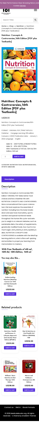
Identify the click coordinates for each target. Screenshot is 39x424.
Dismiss (23, 6)
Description (9, 179)
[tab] (19, 179)
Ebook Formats (29, 407)
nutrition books (29, 165)
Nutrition (14, 165)
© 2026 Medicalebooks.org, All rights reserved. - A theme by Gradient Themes (19, 414)
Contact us (9, 407)
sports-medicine (8, 167)
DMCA (18, 407)
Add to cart (19, 156)
